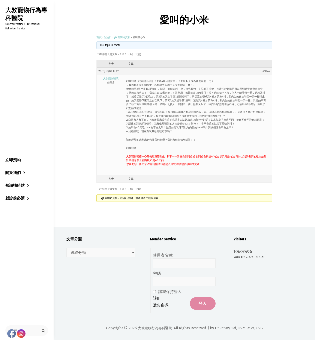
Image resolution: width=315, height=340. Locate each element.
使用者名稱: (163, 255)
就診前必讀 (15, 198)
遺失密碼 (160, 305)
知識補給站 (15, 185)
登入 (203, 303)
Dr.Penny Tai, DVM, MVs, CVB (239, 328)
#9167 (266, 71)
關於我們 (13, 172)
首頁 (99, 37)
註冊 (157, 298)
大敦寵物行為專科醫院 (26, 13)
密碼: (157, 273)
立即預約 (13, 160)
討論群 (108, 37)
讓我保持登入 (170, 291)
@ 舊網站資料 (122, 37)
